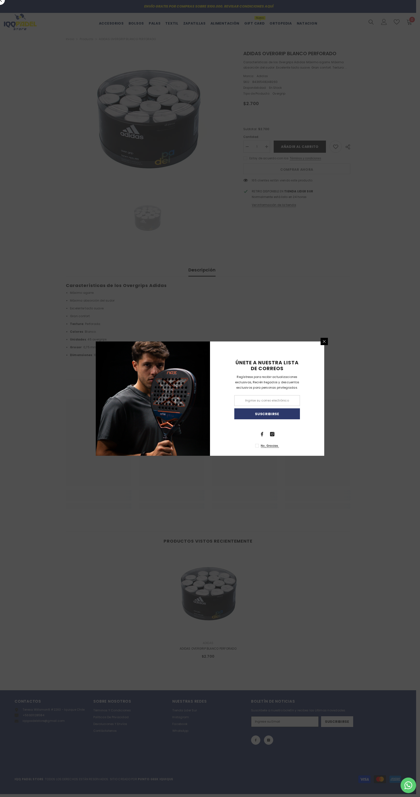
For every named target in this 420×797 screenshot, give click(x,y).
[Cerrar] (324, 341)
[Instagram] (272, 434)
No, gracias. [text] (270, 446)
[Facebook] (262, 434)
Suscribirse (267, 413)
